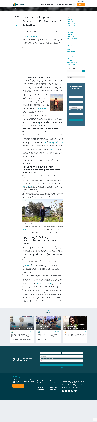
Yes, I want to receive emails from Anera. (76, 109)
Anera (16, 331)
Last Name (71, 99)
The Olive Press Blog (19, 9)
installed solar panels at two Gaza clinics (46, 283)
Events (68, 29)
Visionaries (69, 60)
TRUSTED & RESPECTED (75, 398)
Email (70, 105)
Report (69, 49)
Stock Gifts (69, 55)
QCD (68, 47)
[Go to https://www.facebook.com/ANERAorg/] (66, 391)
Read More (13, 341)
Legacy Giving (70, 36)
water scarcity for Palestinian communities (53, 142)
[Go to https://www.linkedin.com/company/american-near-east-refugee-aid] (69, 391)
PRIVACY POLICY (82, 398)
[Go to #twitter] (17, 19)
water (51, 149)
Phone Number (71, 111)
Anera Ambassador (71, 23)
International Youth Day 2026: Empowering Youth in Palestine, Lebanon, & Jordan (75, 326)
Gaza (40, 123)
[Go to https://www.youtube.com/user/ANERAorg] (72, 391)
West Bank (34, 123)
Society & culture (71, 51)
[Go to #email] (17, 25)
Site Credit (19, 398)
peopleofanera (70, 43)
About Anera (70, 19)
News (68, 40)
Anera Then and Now (72, 25)
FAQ (69, 398)
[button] (70, 114)
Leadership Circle (71, 34)
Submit (75, 119)
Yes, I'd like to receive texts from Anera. (47, 362)
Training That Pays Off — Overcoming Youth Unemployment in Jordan (46, 326)
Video (68, 58)
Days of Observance (72, 27)
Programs (69, 45)
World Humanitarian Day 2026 (22, 328)
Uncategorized (70, 57)
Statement (69, 53)
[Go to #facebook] (17, 22)
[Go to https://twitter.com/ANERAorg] (63, 391)
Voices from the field (32, 36)
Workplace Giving (71, 64)
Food (68, 30)
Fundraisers (70, 32)
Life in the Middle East (72, 38)
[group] (23, 379)
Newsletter (70, 42)
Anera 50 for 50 (70, 21)
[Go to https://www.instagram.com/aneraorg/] (75, 391)
